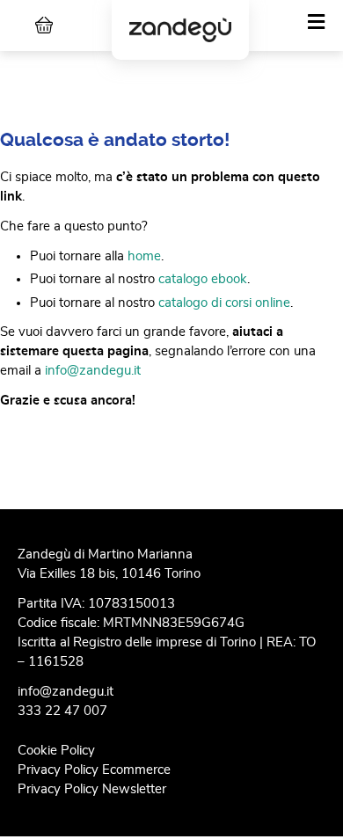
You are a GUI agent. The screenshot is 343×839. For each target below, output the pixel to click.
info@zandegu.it (93, 370)
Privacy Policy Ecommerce (94, 770)
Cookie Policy (56, 750)
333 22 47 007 (62, 711)
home (144, 256)
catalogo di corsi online (224, 303)
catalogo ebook (202, 279)
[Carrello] (44, 25)
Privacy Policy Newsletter (92, 789)
